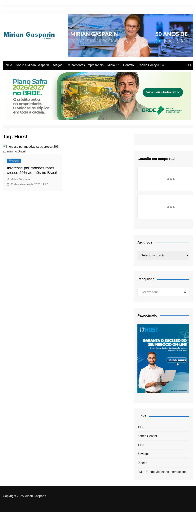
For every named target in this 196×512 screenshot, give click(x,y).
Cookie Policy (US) (151, 65)
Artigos (57, 65)
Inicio (8, 65)
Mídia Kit (113, 65)
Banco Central (147, 436)
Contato (128, 65)
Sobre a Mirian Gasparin (32, 65)
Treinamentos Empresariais (85, 65)
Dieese (142, 462)
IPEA (141, 445)
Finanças (14, 160)
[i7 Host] (163, 358)
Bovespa (143, 453)
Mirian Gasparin (20, 179)
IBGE (141, 427)
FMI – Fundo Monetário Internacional (162, 471)
